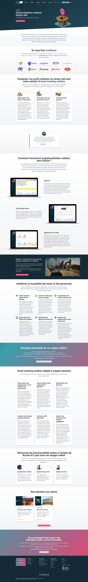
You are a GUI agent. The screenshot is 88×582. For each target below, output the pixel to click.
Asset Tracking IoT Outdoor (43, 563)
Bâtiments (52, 562)
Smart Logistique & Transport (31, 55)
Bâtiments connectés (42, 509)
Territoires (52, 561)
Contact (63, 562)
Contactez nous (20, 560)
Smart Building (60, 53)
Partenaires (44, 2)
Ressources (50, 2)
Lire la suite (20, 519)
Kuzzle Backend (29, 563)
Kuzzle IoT (38, 53)
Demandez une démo (65, 2)
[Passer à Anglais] (71, 2)
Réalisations (38, 2)
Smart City (54, 53)
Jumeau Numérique (26, 270)
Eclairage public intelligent (25, 509)
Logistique (52, 563)
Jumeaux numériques (42, 564)
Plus (55, 2)
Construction (53, 567)
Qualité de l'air (41, 561)
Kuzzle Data (29, 562)
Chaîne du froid (41, 562)
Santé (51, 566)
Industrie (52, 564)
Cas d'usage (32, 2)
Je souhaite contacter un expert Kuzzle (44, 361)
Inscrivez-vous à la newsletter (21, 563)
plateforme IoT (43, 102)
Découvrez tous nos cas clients (44, 525)
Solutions (26, 2)
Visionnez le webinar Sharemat (22, 274)
